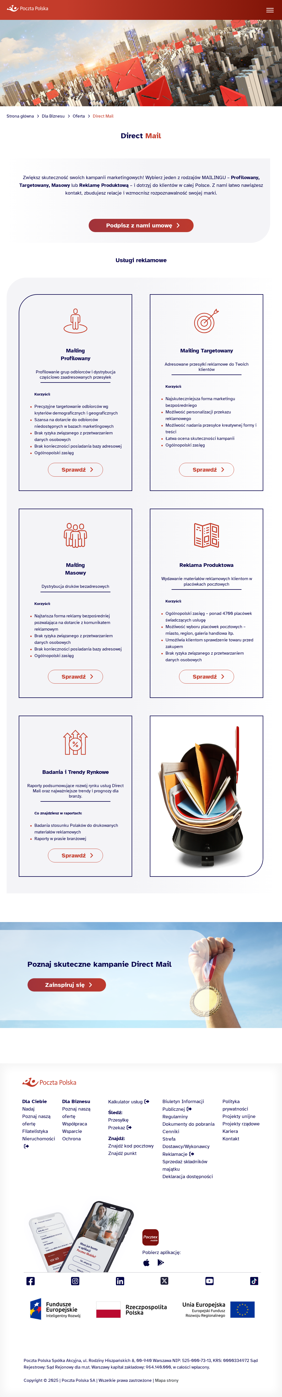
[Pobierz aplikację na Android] (161, 1262)
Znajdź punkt (122, 1153)
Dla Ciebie (34, 1101)
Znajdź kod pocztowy (131, 1146)
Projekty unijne (239, 1116)
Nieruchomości (38, 1139)
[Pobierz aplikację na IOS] (146, 1262)
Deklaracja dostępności (187, 1176)
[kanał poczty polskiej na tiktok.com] (254, 1281)
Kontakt (231, 1139)
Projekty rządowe (241, 1124)
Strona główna (20, 116)
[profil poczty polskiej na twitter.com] (165, 1281)
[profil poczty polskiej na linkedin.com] (120, 1281)
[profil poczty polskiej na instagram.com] (75, 1281)
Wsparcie (72, 1131)
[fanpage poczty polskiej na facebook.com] (30, 1281)
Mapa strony (166, 1380)
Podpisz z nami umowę (139, 225)
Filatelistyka (35, 1131)
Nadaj (28, 1109)
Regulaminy (175, 1117)
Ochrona (71, 1139)
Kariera (230, 1131)
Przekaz (116, 1128)
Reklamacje (175, 1154)
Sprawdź (74, 469)
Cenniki (170, 1131)
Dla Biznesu (53, 116)
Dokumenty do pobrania (188, 1124)
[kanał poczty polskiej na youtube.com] (209, 1281)
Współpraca (74, 1124)
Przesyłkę (118, 1120)
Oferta (79, 116)
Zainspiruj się (65, 984)
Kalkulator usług (125, 1102)
